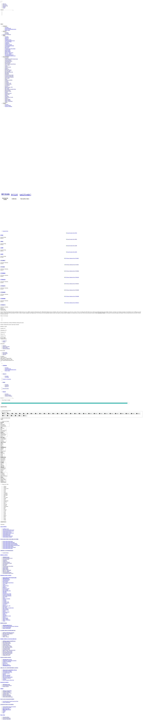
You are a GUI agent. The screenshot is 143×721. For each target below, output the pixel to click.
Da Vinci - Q (5, 662)
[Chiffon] (2, 454)
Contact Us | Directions (7, 379)
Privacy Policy (5, 347)
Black (5, 516)
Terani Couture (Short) (7, 654)
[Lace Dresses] (3, 431)
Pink (4, 503)
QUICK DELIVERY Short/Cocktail (9, 547)
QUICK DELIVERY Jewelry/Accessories (10, 544)
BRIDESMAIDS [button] (3, 623)
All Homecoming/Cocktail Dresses (9, 641)
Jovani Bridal (5, 564)
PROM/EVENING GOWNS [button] (5, 575)
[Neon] (2, 445)
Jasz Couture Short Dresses (7, 647)
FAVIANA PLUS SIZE (7, 593)
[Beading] (3, 449)
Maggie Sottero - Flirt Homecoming (9, 650)
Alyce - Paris (5, 583)
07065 (1, 235)
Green (5, 489)
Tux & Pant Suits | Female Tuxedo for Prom (10, 701)
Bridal (5, 194)
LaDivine (4, 599)
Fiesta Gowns (5, 663)
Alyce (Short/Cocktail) (7, 643)
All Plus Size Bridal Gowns (7, 558)
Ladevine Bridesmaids (7, 718)
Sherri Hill (4, 614)
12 (36, 413)
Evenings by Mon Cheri (7, 594)
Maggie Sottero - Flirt (6, 605)
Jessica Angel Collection (7, 595)
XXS (138, 413)
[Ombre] (2, 446)
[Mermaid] (3, 470)
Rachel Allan (5, 612)
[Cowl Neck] (3, 463)
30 (76, 413)
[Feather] (2, 455)
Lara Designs (5, 603)
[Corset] (4, 436)
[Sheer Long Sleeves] (4, 475)
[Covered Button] (3, 438)
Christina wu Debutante (7, 661)
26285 (1, 254)
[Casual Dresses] (5, 425)
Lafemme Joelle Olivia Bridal (8, 566)
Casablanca (5, 560)
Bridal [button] (4, 382)
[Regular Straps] (3, 479)
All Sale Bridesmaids (6, 534)
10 (32, 413)
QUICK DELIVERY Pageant (8, 546)
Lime (5, 490)
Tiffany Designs (5, 618)
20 (54, 413)
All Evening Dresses (6, 579)
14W (85, 413)
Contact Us (5, 340)
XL (20, 415)
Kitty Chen (5, 565)
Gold (5, 514)
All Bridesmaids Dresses (7, 625)
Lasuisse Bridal (5, 567)
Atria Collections (6, 585)
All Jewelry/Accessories (7, 707)
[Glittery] (2, 443)
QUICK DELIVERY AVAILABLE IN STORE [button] (9, 539)
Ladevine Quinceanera (7, 719)
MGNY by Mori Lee (6, 676)
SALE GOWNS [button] (3, 526)
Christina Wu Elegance (7, 678)
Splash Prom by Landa (7, 615)
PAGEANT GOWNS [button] (4, 682)
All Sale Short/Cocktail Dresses (8, 532)
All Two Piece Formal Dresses (8, 582)
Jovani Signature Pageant (7, 685)
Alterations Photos (6, 717)
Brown (5, 515)
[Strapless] (3, 480)
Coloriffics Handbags (6, 691)
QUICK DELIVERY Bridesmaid (9, 542)
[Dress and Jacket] (3, 430)
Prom (15, 195)
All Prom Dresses (6, 578)
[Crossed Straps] (3, 439)
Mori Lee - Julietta (6, 571)
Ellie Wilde (5, 591)
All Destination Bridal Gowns (8, 573)
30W (128, 413)
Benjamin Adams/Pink (7, 694)
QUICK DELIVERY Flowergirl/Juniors (10, 543)
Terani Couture (5, 617)
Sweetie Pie (5, 635)
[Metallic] (2, 444)
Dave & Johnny (5, 589)
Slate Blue (5, 495)
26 (67, 413)
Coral (5, 510)
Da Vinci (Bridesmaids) (7, 627)
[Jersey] (2, 456)
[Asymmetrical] (3, 459)
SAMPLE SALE (6, 528)
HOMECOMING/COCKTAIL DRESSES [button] (8, 638)
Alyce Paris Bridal (6, 559)
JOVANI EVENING (6, 598)
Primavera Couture (6, 611)
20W (101, 413)
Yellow (5, 486)
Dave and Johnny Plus (7, 590)
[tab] (73, 365)
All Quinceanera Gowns (7, 659)
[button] (5, 26)
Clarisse (4, 586)
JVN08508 (2, 298)
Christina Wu (5, 561)
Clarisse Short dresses (6, 645)
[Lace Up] (3, 440)
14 (41, 413)
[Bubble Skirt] (4, 433)
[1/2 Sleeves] (4, 473)
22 (58, 413)
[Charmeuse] (2, 453)
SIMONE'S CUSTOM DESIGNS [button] (6, 550)
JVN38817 (2, 260)
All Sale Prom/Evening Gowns (8, 530)
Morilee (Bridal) (5, 569)
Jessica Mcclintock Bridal (7, 563)
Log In (4, 7)
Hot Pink (5, 504)
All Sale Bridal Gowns (7, 533)
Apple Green (6, 488)
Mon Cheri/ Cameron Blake (8, 677)
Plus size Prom (5, 581)
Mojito (5, 487)
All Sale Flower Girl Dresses (8, 535)
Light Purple (6, 500)
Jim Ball (4, 710)
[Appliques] (3, 448)
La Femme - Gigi (6, 601)
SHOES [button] (1, 688)
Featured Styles (5, 231)
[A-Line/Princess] (3, 468)
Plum (5, 507)
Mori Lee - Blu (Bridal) (7, 570)
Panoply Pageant (6, 686)
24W (112, 413)
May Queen (5, 606)
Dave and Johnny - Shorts (7, 646)
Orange (5, 509)
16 (45, 413)
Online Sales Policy (6, 346)
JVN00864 (2, 273)
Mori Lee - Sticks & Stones (7, 651)
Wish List (4, 3)
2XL (25, 415)
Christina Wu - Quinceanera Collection (9, 660)
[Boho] (3, 429)
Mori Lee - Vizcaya (6, 664)
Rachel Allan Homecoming (7, 652)
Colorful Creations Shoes (7, 692)
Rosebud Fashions (6, 634)
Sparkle (4, 613)
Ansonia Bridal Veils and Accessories (9, 706)
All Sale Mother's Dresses (7, 536)
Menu (2, 24)
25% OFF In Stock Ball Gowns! (8, 529)
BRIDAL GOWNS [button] (4, 554)
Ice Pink (5, 501)
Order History (5, 353)
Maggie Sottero (5, 568)
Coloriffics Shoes (6, 693)
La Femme (4, 600)
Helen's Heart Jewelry (7, 709)
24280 (1, 247)
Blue (5, 496)
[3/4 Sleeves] (4, 474)
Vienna (4, 620)
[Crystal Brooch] (3, 451)
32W (133, 413)
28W (122, 413)
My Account (5, 4)
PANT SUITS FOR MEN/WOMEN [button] (7, 699)
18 (49, 413)
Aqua (5, 491)
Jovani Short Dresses (6, 648)
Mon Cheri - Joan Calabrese (8, 633)
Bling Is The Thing (6, 708)
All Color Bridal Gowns (7, 572)
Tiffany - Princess (6, 636)
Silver (5, 518)
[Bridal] (5, 423)
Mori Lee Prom (5, 608)
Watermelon (6, 506)
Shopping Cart (5, 5)
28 (71, 413)
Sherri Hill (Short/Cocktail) (7, 653)
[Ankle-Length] (3, 458)
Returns (4, 341)
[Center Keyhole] (4, 435)
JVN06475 (2, 285)
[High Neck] (3, 465)
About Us (4, 345)
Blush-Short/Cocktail (6, 642)
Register (4, 6)
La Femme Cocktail (6, 649)
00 (9, 413)
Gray (5, 517)
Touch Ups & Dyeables (7, 695)
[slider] (128, 403)
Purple (5, 498)
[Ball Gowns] (3, 428)
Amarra (4, 584)
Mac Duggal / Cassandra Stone (8, 607)
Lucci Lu (4, 604)
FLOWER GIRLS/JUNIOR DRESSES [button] (7, 630)
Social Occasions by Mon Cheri (8, 680)
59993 (1, 241)
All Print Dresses (6, 580)
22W (107, 413)
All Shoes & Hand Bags (7, 690)
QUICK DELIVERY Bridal (8, 541)
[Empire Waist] (3, 469)
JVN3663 (2, 266)
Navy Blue (6, 497)
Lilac (5, 499)
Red (4, 508)
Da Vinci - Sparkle (6, 588)
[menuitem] (73, 3)
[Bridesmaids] (5, 424)
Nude (5, 513)
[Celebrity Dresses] (4, 434)
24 (63, 413)
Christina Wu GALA (6, 655)
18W (96, 413)
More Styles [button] (2, 714)
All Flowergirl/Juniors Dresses (8, 632)
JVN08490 (2, 292)
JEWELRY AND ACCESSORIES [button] (7, 704)
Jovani (4, 597)
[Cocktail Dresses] (5, 426)
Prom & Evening (6, 388)
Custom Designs (5, 552)
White (5, 519)
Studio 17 (4, 616)
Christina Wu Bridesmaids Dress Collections (10, 626)
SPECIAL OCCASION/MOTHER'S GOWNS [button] (9, 667)
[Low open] (3, 441)
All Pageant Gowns (6, 684)
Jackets (4, 711)
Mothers (26, 195)
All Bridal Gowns (6, 557)
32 (80, 413)
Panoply (4, 610)
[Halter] (3, 464)
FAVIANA (5, 592)
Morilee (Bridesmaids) (7, 628)
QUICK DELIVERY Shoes (8, 548)
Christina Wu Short (6, 644)
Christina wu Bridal (6, 562)
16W (91, 413)
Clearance (4, 679)
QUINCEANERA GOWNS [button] (5, 657)
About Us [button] (4, 373)
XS (4, 415)
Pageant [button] (4, 391)
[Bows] (3, 450)
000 (4, 413)
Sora (3, 712)
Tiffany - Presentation (6, 619)
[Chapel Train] (3, 460)
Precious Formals (6, 609)
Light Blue (6, 494)
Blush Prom (5, 587)
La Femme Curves (6, 602)
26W (117, 413)
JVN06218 (2, 279)
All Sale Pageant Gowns (7, 531)
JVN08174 (2, 304)
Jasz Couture (5, 596)
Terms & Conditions (6, 348)
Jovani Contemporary (6, 702)
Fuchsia (5, 505)
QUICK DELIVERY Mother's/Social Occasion (11, 545)
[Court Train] (3, 461)
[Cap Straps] (3, 478)
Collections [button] (5, 365)
